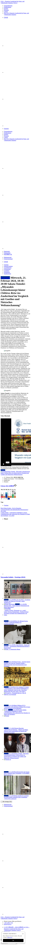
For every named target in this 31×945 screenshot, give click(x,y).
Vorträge (6, 264)
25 (14, 497)
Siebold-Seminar (8, 266)
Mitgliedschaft (7, 257)
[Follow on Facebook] (17, 99)
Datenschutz (7, 253)
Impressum (7, 251)
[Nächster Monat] (15, 486)
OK (13, 940)
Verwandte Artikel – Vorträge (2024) (13, 577)
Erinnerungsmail (8, 259)
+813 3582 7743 (8, 923)
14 (6, 495)
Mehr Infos (9, 937)
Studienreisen (7, 273)
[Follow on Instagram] (17, 45)
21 (6, 497)
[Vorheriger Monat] (14, 486)
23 (10, 497)
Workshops (7, 272)
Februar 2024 (7, 486)
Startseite (6, 128)
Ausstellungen (7, 267)
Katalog (6, 8)
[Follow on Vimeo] (17, 72)
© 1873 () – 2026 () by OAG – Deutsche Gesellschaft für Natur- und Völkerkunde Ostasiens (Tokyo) (16, 928)
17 (12, 495)
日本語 (6, 17)
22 (8, 497)
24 (12, 497)
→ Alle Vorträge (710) (6, 801)
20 (4, 497)
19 (1, 497)
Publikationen (7, 7)
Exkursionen (7, 269)
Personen (6, 10)
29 (8, 498)
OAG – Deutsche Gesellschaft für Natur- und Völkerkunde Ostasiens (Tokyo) (12, 2)
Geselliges (6, 270)
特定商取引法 (8, 254)
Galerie (6, 11)
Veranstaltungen (8, 5)
